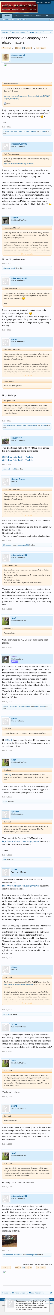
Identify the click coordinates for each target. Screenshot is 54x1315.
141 (23, 48)
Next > (43, 48)
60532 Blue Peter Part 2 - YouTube (17, 460)
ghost (14, 339)
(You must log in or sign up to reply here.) (38, 1264)
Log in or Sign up (43, 2)
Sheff (13, 618)
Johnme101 (18, 1255)
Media (17, 15)
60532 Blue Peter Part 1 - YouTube (17, 456)
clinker (14, 967)
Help (50, 1299)
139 (16, 48)
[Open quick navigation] (51, 32)
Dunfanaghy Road (29, 131)
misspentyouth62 (16, 131)
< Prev (4, 48)
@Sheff (8, 740)
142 (27, 48)
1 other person (39, 706)
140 (20, 48)
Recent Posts (22, 19)
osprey (14, 218)
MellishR (6, 706)
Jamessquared (18, 55)
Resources (28, 15)
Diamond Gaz (21, 425)
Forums (7, 16)
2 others (43, 131)
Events (38, 15)
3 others (44, 425)
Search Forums (8, 19)
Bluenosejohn (32, 425)
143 (30, 48)
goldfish (6, 131)
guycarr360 (16, 438)
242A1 (14, 870)
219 (38, 48)
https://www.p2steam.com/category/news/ (18, 163)
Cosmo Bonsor (18, 479)
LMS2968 (13, 706)
